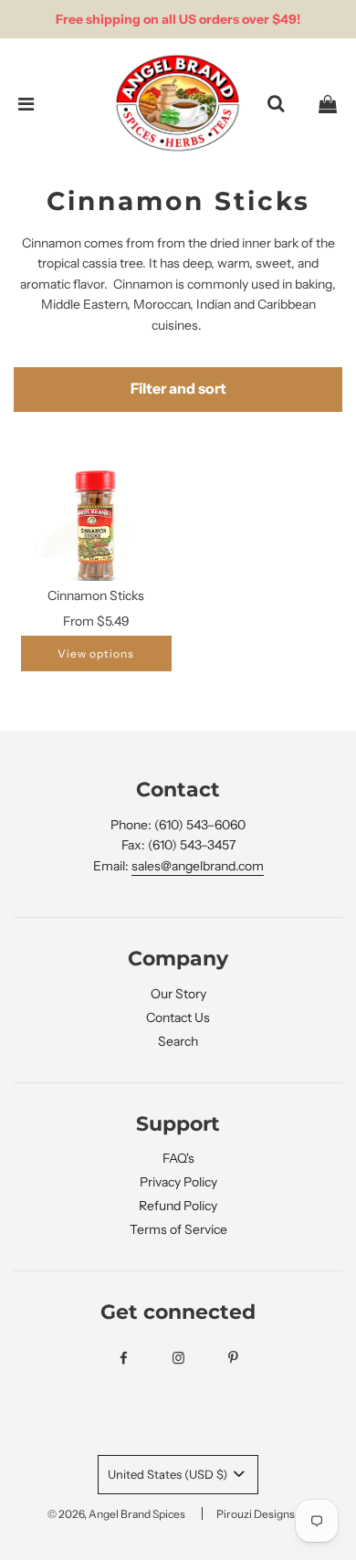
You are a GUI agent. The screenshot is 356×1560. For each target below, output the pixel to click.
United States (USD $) (169, 1474)
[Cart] (327, 104)
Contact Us (178, 1017)
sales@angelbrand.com (197, 866)
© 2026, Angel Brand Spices (116, 1514)
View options (96, 653)
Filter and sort (178, 388)
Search (178, 1041)
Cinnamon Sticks (95, 595)
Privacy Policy (178, 1182)
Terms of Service (178, 1229)
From (96, 621)
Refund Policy (178, 1205)
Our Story (178, 994)
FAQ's (178, 1158)
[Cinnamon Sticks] (96, 525)
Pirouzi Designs (255, 1514)
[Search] (275, 104)
